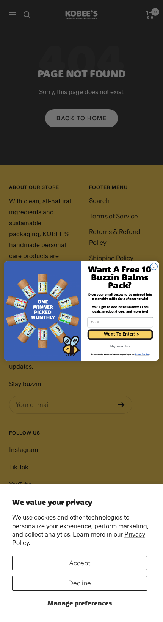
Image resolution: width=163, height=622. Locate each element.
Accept (79, 563)
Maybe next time (120, 346)
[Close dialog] (153, 266)
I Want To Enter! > (120, 334)
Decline (79, 583)
